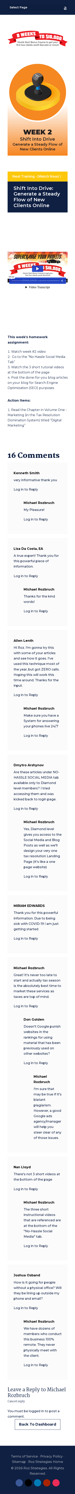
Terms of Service (24, 1456)
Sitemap (19, 1462)
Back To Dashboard (37, 1424)
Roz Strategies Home (45, 1462)
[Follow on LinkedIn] (37, 1482)
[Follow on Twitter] (28, 1482)
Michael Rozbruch (42, 1079)
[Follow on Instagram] (56, 1482)
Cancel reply (16, 1401)
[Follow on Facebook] (19, 1482)
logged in (36, 1411)
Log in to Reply (26, 489)
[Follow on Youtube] (46, 1482)
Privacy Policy (51, 1456)
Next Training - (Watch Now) (35, 176)
